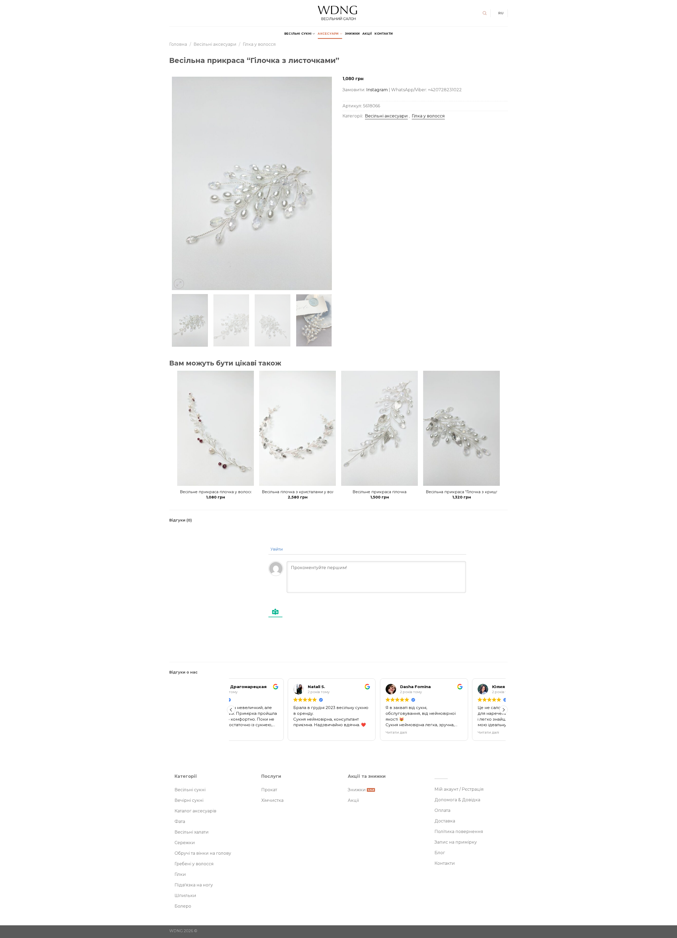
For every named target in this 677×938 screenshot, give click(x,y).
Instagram (377, 89)
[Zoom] (179, 284)
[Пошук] (485, 13)
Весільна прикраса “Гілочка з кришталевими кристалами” (484, 491)
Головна (178, 44)
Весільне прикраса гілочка (379, 491)
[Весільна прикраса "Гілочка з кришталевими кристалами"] (461, 428)
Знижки (352, 33)
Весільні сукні (298, 33)
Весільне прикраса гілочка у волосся (217, 491)
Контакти (383, 33)
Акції (367, 33)
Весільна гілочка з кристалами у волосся (303, 491)
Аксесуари (328, 33)
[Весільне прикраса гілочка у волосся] (215, 428)
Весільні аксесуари (215, 44)
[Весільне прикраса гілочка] (379, 428)
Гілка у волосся (259, 44)
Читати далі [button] (339, 732)
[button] (503, 710)
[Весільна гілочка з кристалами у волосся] (297, 428)
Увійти (276, 549)
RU (501, 13)
